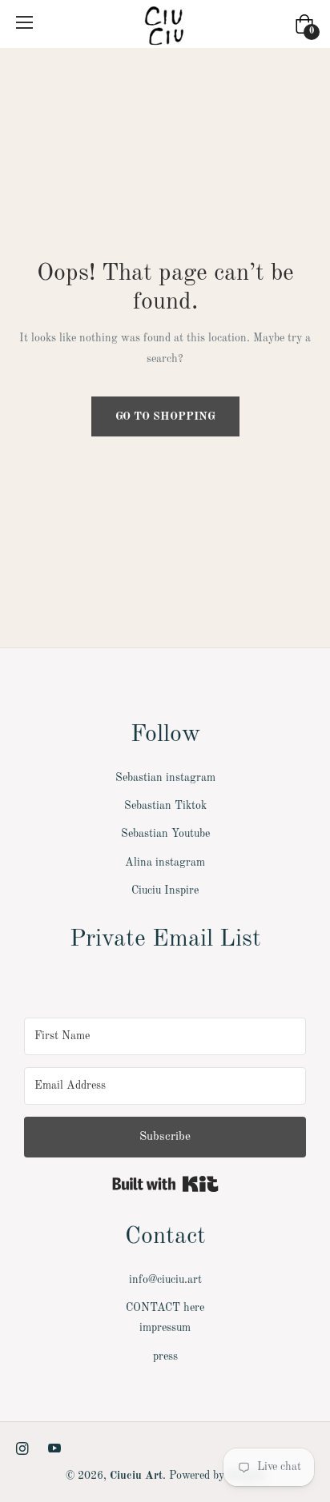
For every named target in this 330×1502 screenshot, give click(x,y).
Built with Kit (165, 1183)
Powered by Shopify (217, 1475)
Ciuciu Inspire (165, 890)
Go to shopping (165, 416)
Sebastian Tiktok (165, 805)
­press (165, 1356)
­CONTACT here (165, 1307)
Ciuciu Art (136, 1475)
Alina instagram (165, 862)
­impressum (165, 1327)
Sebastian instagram (165, 777)
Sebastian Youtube (165, 833)
